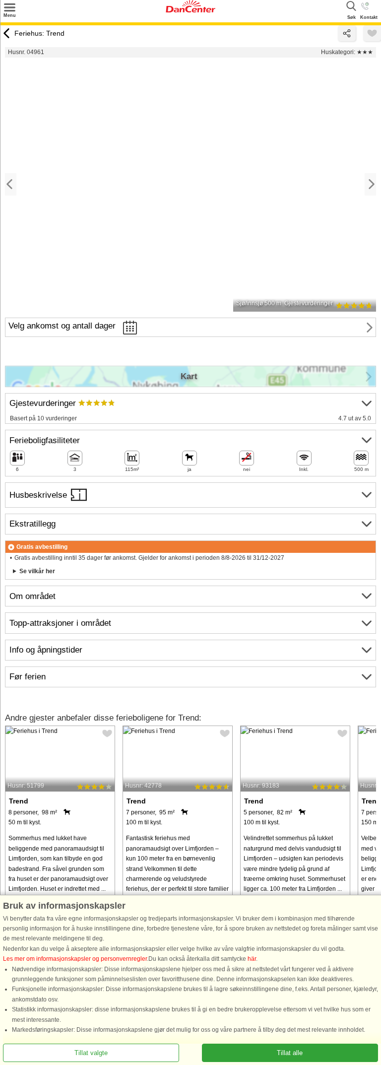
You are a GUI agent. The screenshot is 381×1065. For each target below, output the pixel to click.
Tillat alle (290, 1053)
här (252, 958)
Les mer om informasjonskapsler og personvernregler (75, 958)
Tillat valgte (91, 1053)
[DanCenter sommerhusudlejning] (190, 10)
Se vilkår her (37, 571)
